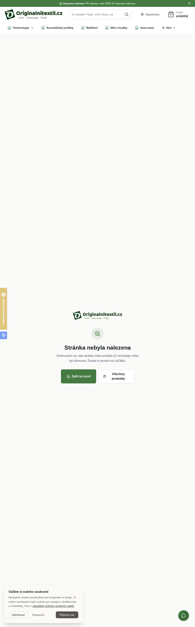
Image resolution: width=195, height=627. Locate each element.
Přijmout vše (67, 614)
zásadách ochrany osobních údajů (53, 605)
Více (169, 27)
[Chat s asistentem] (183, 615)
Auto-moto (147, 27)
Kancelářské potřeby (60, 27)
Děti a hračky (118, 27)
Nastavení (38, 614)
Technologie (21, 27)
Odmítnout (18, 614)
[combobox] (100, 14)
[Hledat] (126, 14)
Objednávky (152, 14)
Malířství (92, 27)
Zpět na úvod (81, 376)
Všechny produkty (118, 376)
